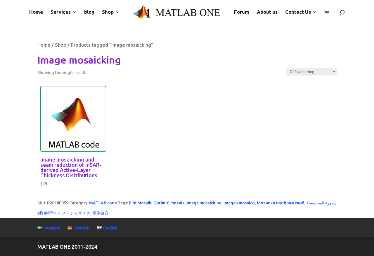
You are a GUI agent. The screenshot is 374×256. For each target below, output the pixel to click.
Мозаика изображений (280, 203)
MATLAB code (103, 203)
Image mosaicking (204, 203)
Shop (108, 12)
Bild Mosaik (140, 203)
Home (36, 12)
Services (61, 12)
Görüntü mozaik (169, 203)
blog (89, 12)
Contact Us (298, 12)
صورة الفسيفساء (321, 203)
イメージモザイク (74, 213)
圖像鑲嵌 (100, 213)
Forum (241, 12)
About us (267, 12)
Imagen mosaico (239, 203)
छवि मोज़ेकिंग (46, 213)
